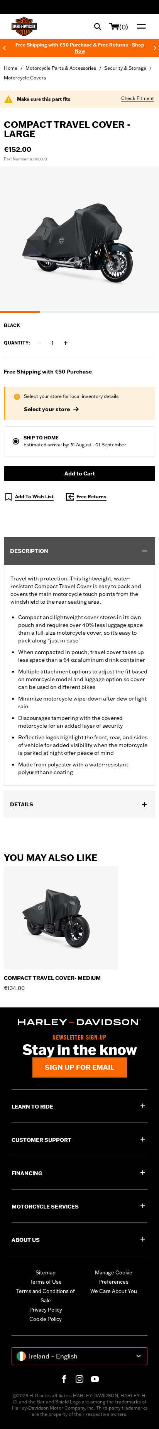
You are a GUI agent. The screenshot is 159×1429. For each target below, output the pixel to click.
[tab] (20, 312)
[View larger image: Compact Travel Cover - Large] (79, 238)
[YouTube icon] (95, 1379)
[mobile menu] (139, 26)
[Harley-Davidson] (79, 1022)
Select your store (47, 409)
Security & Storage (125, 68)
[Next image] (143, 239)
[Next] (155, 48)
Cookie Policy (45, 1319)
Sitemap (46, 1272)
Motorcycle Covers (25, 78)
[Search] (97, 26)
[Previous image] (15, 239)
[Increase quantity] (65, 343)
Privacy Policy (45, 1310)
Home (10, 68)
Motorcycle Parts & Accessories (60, 68)
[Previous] (4, 48)
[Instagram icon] (79, 1379)
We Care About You (113, 1291)
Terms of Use (46, 1282)
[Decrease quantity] (39, 343)
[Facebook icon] (64, 1379)
